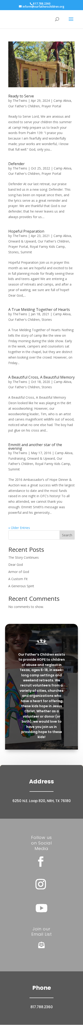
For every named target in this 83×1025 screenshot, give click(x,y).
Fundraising (16, 458)
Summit (26, 252)
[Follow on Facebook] (40, 861)
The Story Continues (23, 557)
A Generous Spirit (21, 586)
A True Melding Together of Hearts (39, 309)
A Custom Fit (18, 579)
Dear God (15, 564)
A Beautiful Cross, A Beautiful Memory (41, 377)
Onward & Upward (22, 241)
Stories (13, 252)
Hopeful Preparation (26, 231)
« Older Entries (19, 528)
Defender (16, 163)
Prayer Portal (51, 106)
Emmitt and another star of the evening (35, 446)
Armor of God (18, 571)
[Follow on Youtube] (41, 908)
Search (67, 535)
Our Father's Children (24, 106)
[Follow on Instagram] (40, 884)
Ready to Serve (21, 96)
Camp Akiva (62, 100)
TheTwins (20, 100)
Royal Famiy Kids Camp (47, 246)
